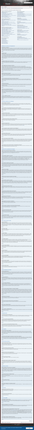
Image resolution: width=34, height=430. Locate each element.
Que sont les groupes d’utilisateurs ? (21, 13)
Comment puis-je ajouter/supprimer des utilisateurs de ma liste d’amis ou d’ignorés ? (24, 23)
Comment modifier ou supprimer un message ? (6, 28)
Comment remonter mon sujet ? (5, 36)
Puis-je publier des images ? (4, 40)
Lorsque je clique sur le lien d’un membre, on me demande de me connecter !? (9, 25)
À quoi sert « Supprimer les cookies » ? (5, 17)
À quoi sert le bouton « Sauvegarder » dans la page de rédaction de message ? (8, 34)
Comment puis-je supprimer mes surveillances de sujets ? (23, 32)
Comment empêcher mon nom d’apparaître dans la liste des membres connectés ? (9, 20)
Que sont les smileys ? (4, 39)
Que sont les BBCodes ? (4, 38)
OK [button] (29, 428)
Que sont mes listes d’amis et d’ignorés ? (21, 22)
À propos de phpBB (4, 401)
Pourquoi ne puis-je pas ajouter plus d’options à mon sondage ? (8, 30)
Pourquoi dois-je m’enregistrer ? (5, 12)
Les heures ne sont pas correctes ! (5, 21)
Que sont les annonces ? (4, 41)
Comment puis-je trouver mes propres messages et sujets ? (23, 28)
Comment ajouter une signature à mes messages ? (7, 29)
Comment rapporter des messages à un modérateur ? (7, 33)
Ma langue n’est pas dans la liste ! (5, 22)
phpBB (15, 424)
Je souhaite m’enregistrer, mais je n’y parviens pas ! (7, 13)
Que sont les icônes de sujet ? (5, 43)
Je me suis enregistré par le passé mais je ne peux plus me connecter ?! (9, 15)
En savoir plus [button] (3, 428)
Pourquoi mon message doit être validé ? (6, 35)
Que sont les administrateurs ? (20, 12)
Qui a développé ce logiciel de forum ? (21, 37)
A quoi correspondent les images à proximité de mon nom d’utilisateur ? (9, 23)
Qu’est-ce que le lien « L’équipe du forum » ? (21, 16)
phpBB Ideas (4, 405)
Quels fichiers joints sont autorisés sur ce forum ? (22, 34)
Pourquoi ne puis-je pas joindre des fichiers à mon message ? (8, 32)
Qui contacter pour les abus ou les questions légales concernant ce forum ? (24, 38)
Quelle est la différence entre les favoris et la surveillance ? (23, 30)
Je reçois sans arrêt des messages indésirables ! (22, 19)
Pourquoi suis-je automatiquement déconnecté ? (6, 16)
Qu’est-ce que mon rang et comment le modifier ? (7, 24)
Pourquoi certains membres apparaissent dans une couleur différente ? (24, 15)
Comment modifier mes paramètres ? (5, 19)
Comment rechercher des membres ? (21, 27)
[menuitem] (6, 6)
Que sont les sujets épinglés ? (5, 42)
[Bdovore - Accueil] (9, 3)
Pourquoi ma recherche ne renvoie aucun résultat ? (22, 26)
